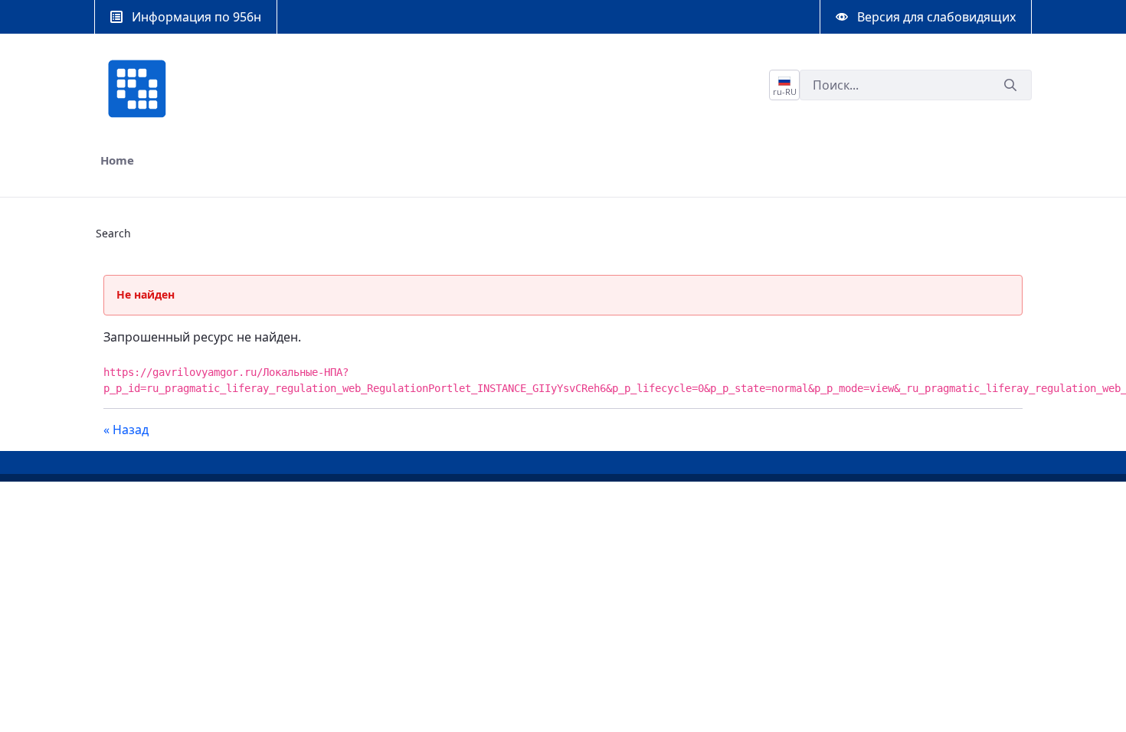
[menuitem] (117, 160)
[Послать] (1010, 85)
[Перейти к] (140, 89)
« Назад (126, 429)
